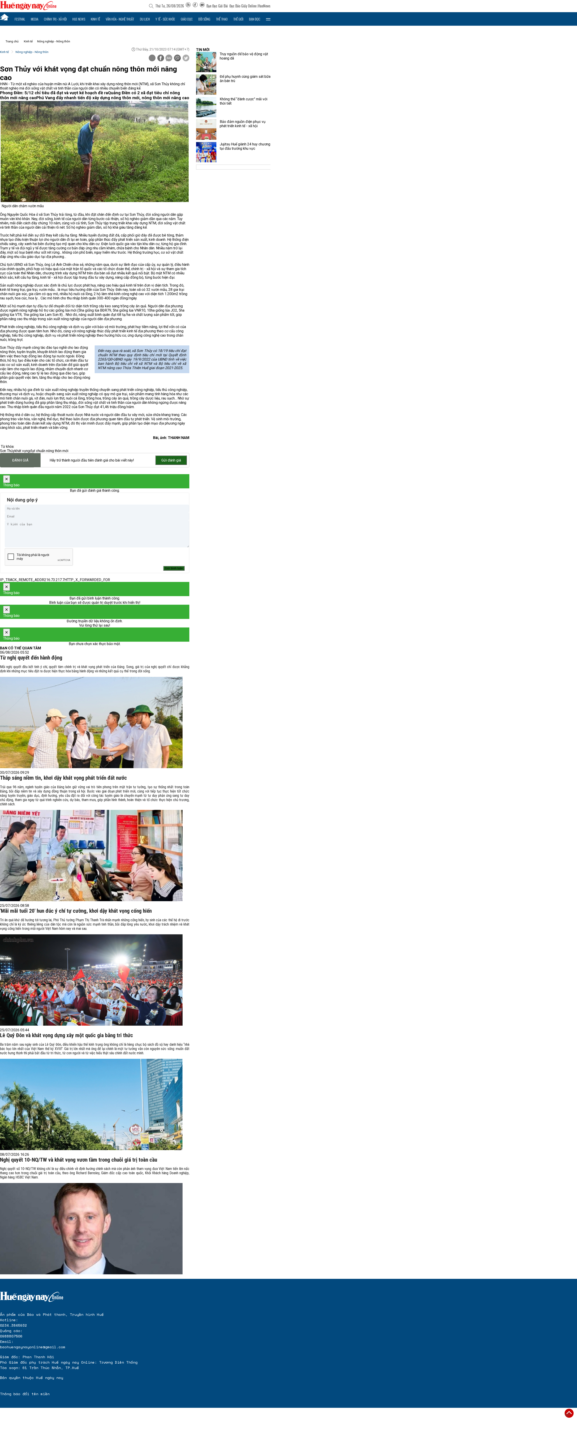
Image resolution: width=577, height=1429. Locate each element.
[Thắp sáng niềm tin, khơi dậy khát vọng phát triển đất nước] (91, 855)
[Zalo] (168, 58)
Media (34, 18)
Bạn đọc (254, 18)
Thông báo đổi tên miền (25, 1394)
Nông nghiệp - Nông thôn (53, 41)
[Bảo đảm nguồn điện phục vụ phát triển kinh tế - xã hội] (206, 129)
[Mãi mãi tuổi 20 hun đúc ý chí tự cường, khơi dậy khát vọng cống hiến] (91, 980)
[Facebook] (195, 6)
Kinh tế (95, 18)
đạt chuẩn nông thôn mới (49, 451)
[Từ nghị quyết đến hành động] (91, 722)
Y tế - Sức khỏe (165, 18)
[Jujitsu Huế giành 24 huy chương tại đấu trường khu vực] (206, 152)
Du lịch (145, 18)
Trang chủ (12, 41)
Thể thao (222, 18)
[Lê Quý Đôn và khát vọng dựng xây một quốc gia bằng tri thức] (91, 1104)
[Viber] (177, 58)
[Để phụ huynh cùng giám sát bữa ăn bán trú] (206, 84)
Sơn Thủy (7, 451)
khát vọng (22, 451)
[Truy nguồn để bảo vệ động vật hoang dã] (206, 62)
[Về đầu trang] (569, 1413)
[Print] (152, 58)
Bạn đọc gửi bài (217, 6)
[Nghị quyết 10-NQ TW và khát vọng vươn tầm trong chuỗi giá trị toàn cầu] (91, 1228)
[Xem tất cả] (268, 19)
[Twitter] (186, 58)
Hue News (78, 18)
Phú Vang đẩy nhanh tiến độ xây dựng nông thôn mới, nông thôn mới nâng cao (112, 97)
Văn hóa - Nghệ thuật (120, 18)
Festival (20, 18)
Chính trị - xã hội (55, 18)
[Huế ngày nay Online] (28, 9)
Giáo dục (187, 18)
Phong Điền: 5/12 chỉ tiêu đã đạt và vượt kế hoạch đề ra (54, 92)
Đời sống (204, 18)
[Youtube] (202, 6)
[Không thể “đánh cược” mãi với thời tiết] (206, 107)
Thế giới (238, 18)
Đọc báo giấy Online (242, 6)
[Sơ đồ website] (188, 6)
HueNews (264, 6)
